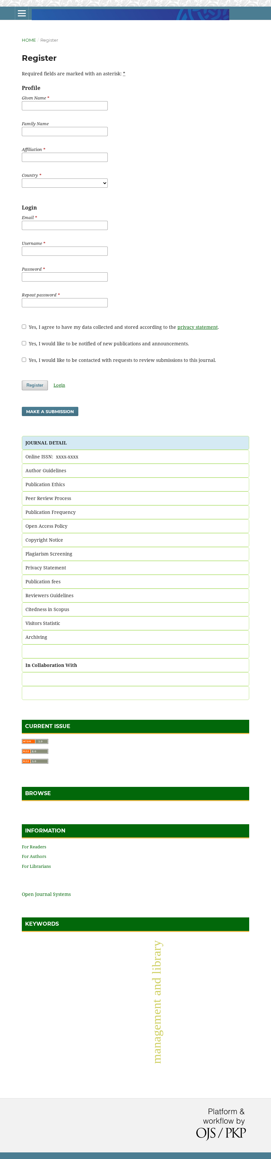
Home (29, 40)
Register (34, 385)
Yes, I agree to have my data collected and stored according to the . (123, 327)
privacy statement (197, 327)
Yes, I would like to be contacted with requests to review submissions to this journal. (121, 360)
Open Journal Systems (46, 894)
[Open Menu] (21, 13)
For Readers (34, 847)
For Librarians (36, 866)
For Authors (34, 856)
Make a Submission (50, 411)
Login (59, 385)
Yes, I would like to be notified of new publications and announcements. (108, 343)
